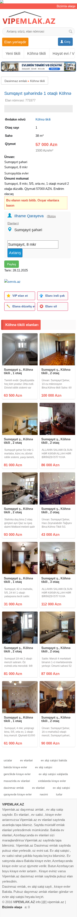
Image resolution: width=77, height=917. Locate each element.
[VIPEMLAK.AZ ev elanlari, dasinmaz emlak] (29, 18)
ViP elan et (20, 295)
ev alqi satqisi (43, 767)
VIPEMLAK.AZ (13, 804)
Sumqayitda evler (16, 173)
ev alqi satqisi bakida (54, 760)
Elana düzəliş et (23, 306)
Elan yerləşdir (15, 42)
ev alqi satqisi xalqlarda (53, 774)
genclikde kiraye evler (17, 774)
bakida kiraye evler (15, 767)
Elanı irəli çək (55, 295)
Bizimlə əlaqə (66, 6)
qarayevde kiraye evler (18, 794)
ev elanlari (26, 760)
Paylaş (11, 264)
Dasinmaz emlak (15, 81)
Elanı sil (51, 306)
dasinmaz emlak (14, 787)
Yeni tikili (13, 53)
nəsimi (44, 794)
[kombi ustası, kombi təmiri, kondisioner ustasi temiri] (38, 1)
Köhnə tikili (36, 53)
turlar (59, 794)
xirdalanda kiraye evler (52, 781)
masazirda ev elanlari (17, 781)
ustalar (8, 760)
